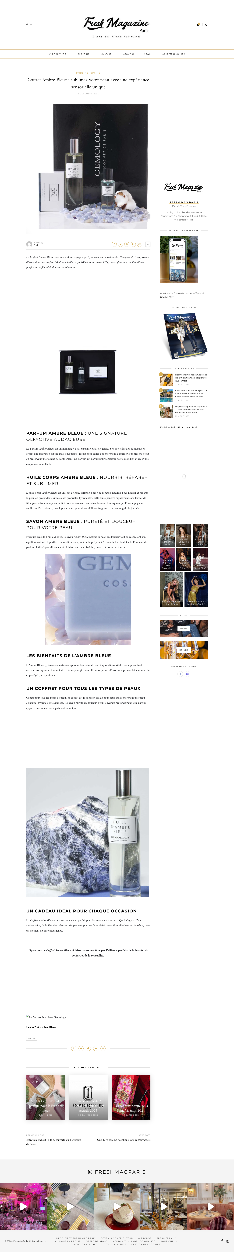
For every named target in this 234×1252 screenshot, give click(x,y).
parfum (31, 1038)
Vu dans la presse (68, 1241)
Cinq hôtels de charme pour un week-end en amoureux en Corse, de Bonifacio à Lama (191, 393)
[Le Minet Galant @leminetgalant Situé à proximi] (163, 1206)
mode (80, 73)
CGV (106, 1244)
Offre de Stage (96, 1241)
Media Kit (119, 1241)
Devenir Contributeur (117, 1238)
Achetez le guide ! (174, 54)
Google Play (167, 297)
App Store (195, 293)
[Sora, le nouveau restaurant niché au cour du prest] (210, 1206)
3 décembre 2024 (88, 94)
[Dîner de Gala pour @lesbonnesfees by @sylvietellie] (23, 1206)
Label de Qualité (143, 1241)
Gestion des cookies (145, 1244)
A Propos (144, 1238)
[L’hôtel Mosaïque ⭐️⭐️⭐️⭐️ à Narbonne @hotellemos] (70, 1206)
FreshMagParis (120, 1172)
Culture (106, 54)
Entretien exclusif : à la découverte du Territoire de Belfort (53, 1142)
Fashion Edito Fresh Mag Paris (179, 427)
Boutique (167, 1241)
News (147, 54)
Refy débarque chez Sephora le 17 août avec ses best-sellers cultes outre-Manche (191, 409)
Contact (120, 1244)
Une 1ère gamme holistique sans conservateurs (123, 1140)
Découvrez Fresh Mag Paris (76, 1238)
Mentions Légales (86, 1244)
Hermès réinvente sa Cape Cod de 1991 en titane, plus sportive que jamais (191, 377)
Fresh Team (165, 1238)
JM (36, 245)
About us (129, 54)
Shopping (84, 54)
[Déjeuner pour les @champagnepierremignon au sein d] (117, 1206)
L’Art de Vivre (57, 54)
